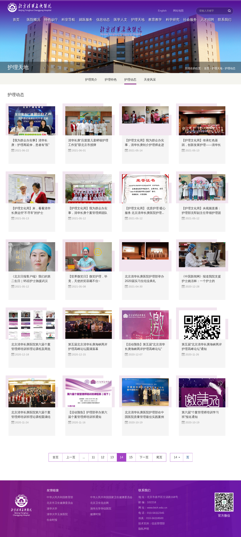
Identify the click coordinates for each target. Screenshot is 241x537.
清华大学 (52, 508)
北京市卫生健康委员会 (60, 502)
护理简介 (91, 79)
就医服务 (85, 20)
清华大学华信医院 (100, 508)
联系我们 (224, 20)
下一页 (144, 457)
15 (131, 457)
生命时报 (52, 519)
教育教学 (155, 20)
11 (93, 457)
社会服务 (190, 20)
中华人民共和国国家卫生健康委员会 (111, 497)
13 (112, 457)
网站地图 (178, 10)
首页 (16, 20)
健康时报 (95, 514)
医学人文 (120, 20)
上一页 (70, 457)
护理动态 (230, 68)
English (162, 10)
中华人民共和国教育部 (60, 497)
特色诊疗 (51, 20)
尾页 (159, 457)
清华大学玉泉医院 (57, 514)
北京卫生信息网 (99, 502)
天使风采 (150, 79)
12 (102, 457)
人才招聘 (207, 20)
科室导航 (68, 20)
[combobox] (176, 457)
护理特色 (111, 79)
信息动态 (103, 20)
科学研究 (172, 20)
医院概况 (33, 20)
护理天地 (138, 20)
